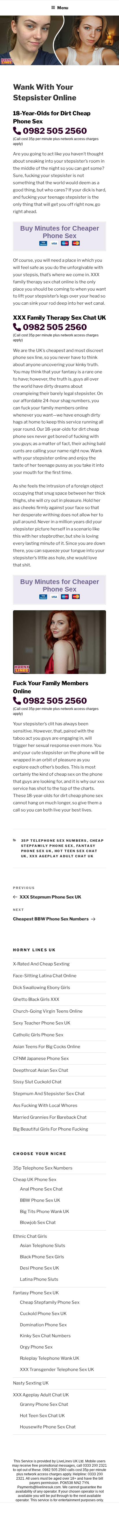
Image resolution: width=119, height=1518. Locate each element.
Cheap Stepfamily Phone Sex (49, 1302)
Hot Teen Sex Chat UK (42, 1415)
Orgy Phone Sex (36, 1347)
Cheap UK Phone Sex (34, 1179)
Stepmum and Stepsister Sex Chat (49, 1093)
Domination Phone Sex (43, 1324)
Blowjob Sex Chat (38, 1222)
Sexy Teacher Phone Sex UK (41, 1023)
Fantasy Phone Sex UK (36, 1292)
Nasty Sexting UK (31, 1383)
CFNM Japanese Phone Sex (41, 1058)
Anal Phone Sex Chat (41, 1189)
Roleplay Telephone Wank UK (49, 1358)
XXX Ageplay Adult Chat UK (61, 856)
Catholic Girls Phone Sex (38, 1034)
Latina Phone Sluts (39, 1279)
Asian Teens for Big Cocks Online (46, 1046)
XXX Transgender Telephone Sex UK (57, 1369)
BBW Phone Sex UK (40, 1200)
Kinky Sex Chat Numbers (45, 1335)
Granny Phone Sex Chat (44, 1404)
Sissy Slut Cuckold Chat (37, 1081)
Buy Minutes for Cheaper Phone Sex (59, 232)
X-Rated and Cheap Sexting (41, 964)
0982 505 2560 (54, 131)
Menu (62, 7)
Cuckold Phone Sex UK (43, 1313)
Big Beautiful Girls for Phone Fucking (50, 1129)
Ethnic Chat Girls (30, 1236)
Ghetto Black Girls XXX (36, 999)
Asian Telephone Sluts (42, 1245)
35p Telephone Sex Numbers (54, 841)
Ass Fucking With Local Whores (45, 1105)
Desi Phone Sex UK (39, 1268)
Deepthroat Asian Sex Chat (40, 1070)
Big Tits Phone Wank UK (44, 1211)
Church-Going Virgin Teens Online (48, 1011)
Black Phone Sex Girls (42, 1256)
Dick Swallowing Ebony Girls (41, 987)
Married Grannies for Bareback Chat (50, 1117)
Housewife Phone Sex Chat (48, 1427)
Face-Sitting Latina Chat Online (45, 975)
